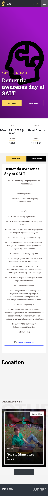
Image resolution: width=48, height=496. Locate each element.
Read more (33, 103)
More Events (24, 472)
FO (33, 4)
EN (37, 4)
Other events (36, 159)
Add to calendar (24, 342)
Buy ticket (12, 103)
